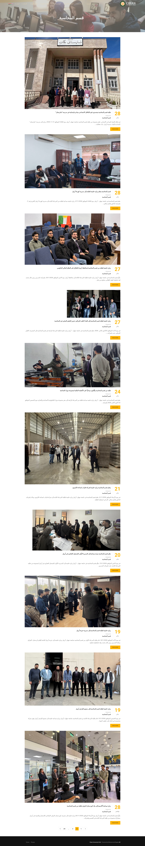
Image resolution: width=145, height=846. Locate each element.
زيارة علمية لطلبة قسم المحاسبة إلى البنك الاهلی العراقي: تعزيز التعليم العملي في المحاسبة (82, 321)
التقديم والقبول (57, 4)
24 (64, 829)
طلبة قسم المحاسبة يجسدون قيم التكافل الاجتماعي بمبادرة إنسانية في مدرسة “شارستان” (83, 112)
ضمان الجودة (34, 4)
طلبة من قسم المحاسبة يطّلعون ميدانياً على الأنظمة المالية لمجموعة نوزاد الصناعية (85, 390)
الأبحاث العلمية (45, 4)
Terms (27, 842)
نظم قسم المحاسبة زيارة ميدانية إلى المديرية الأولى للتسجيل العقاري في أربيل (87, 554)
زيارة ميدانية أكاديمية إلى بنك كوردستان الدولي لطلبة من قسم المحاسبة (89, 806)
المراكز (25, 4)
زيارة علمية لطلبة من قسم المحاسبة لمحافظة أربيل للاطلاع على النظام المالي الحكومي (84, 268)
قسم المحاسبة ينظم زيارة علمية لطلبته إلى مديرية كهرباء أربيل (91, 191)
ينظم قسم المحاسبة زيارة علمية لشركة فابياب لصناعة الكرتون (91, 488)
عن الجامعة (80, 4)
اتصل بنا (17, 4)
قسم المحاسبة (106, 118)
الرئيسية (89, 4)
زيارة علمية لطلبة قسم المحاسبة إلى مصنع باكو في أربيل (93, 709)
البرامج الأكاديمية (68, 4)
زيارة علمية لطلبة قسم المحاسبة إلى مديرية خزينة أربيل (93, 630)
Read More (114, 129)
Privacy (33, 842)
